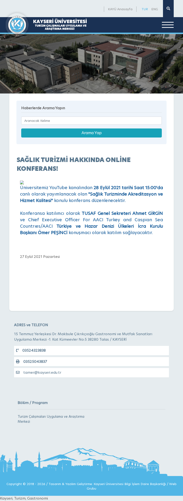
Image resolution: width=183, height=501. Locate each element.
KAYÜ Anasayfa (120, 9)
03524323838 (34, 350)
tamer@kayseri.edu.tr (42, 372)
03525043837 (35, 361)
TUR (145, 9)
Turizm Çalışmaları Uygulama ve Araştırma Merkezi (51, 419)
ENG (154, 9)
